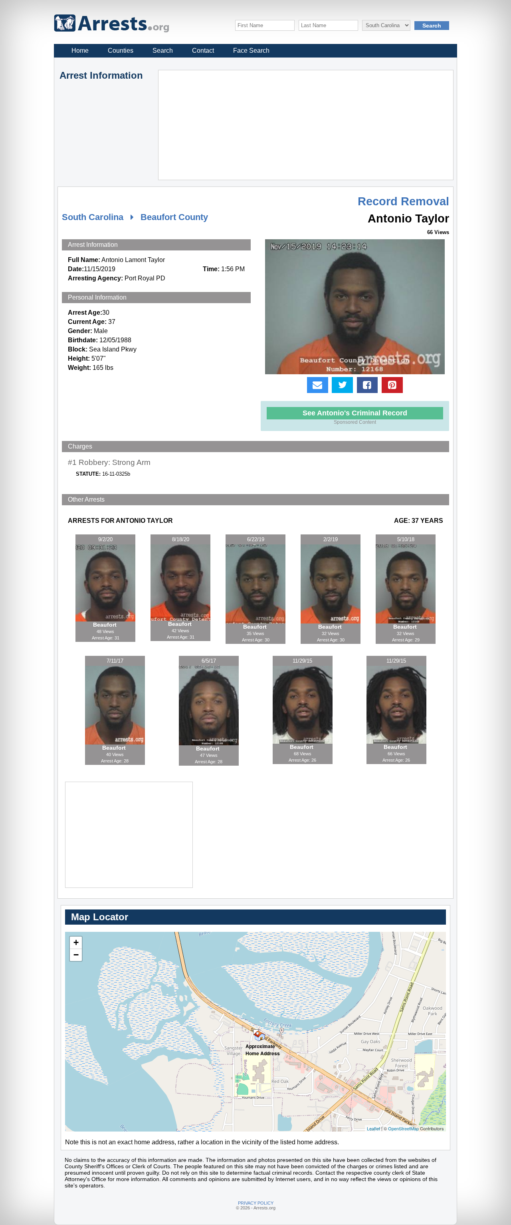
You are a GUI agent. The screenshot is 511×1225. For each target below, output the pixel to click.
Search (163, 50)
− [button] (76, 955)
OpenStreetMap (403, 1128)
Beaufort (105, 624)
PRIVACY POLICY (255, 1203)
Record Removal (403, 201)
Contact (203, 50)
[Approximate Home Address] (256, 1032)
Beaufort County (174, 217)
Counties (120, 50)
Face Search (251, 50)
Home (80, 50)
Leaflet (373, 1128)
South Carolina (92, 217)
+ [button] (76, 942)
